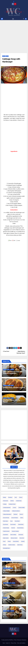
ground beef (5, 534)
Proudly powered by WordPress (7, 639)
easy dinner (17, 521)
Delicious (15, 514)
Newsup (18, 639)
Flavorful (13, 527)
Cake (16, 497)
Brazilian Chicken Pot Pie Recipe (11, 401)
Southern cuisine (11, 544)
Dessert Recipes (15, 517)
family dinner (20, 524)
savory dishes (16, 541)
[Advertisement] (14, 39)
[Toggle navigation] (13, 19)
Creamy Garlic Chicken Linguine (14, 387)
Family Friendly (6, 527)
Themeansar (24, 639)
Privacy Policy (13, 643)
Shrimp (4, 544)
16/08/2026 (6, 602)
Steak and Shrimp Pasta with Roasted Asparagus (12, 372)
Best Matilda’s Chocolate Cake (13, 585)
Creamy (14, 507)
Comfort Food (18, 500)
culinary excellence (16, 510)
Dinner (5, 369)
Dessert (21, 514)
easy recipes (13, 524)
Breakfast (10, 497)
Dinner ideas (5, 521)
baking (4, 497)
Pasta (4, 541)
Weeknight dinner (6, 548)
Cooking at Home (12, 504)
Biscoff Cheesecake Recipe (12, 570)
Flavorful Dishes (20, 527)
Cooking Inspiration (6, 507)
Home (4, 643)
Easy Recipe (5, 524)
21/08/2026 (6, 572)
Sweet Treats (19, 544)
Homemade (21, 534)
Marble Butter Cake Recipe (12, 600)
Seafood (12, 369)
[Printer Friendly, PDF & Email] (14, 241)
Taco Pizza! (6, 351)
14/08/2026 (6, 616)
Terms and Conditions (21, 643)
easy (11, 521)
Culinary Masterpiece (7, 514)
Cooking (4, 504)
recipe (9, 541)
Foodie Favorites (6, 531)
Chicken (5, 385)
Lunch (8, 369)
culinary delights (6, 510)
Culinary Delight (21, 507)
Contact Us (8, 643)
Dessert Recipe (6, 517)
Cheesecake (5, 500)
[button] (23, 18)
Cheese (20, 497)
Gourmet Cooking (15, 531)
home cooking (13, 534)
